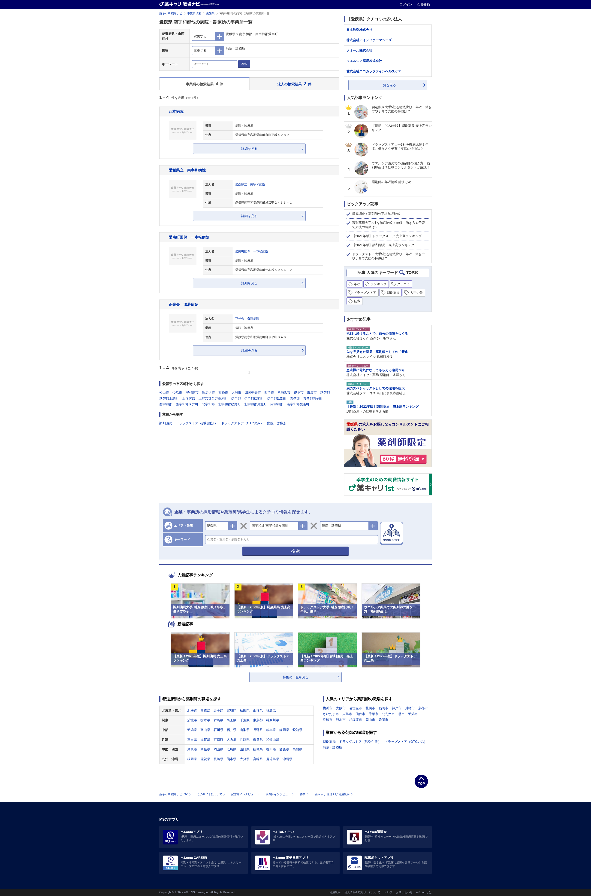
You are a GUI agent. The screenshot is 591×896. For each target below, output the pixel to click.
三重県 (192, 739)
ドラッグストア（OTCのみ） (242, 423)
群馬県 (218, 720)
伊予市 (299, 392)
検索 (244, 64)
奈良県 (258, 739)
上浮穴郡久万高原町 (213, 398)
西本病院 (176, 111)
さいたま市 (331, 714)
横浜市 (327, 708)
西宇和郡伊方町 (187, 404)
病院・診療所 (276, 423)
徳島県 (258, 749)
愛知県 (297, 730)
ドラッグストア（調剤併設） (197, 423)
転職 (357, 301)
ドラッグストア (365, 292)
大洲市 (236, 392)
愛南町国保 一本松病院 (189, 237)
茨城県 (192, 720)
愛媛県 (210, 13)
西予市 (269, 392)
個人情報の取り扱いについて (362, 892)
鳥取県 (192, 749)
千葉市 (373, 714)
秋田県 (245, 710)
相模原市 (355, 720)
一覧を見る (388, 85)
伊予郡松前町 (254, 398)
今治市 (177, 392)
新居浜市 (208, 392)
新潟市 (413, 714)
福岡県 (192, 759)
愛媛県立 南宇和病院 (187, 170)
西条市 (223, 392)
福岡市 (383, 708)
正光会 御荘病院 (183, 304)
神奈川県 (272, 720)
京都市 (423, 708)
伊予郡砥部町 (276, 398)
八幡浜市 (283, 392)
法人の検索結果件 (294, 83)
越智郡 (325, 392)
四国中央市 (253, 392)
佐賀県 (205, 759)
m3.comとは (424, 892)
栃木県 (205, 720)
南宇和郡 (276, 404)
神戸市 (396, 708)
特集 (302, 794)
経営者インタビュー (243, 794)
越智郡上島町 (169, 398)
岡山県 (218, 749)
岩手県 (218, 710)
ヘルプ (388, 892)
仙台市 (360, 714)
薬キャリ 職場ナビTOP (173, 794)
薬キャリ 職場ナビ (170, 13)
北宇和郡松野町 (229, 404)
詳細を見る (249, 148)
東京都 (258, 720)
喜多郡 (295, 398)
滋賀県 (205, 739)
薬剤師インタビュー (278, 794)
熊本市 (341, 720)
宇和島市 (192, 392)
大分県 (245, 759)
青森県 (205, 710)
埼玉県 (231, 720)
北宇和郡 (208, 404)
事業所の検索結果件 (204, 83)
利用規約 (335, 892)
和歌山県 (272, 739)
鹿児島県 (272, 759)
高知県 (297, 749)
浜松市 (327, 720)
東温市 (312, 392)
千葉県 (245, 720)
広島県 (231, 749)
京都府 (218, 739)
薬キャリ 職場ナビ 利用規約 (332, 794)
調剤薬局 (165, 423)
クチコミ (403, 284)
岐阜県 (271, 730)
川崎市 (410, 708)
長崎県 (218, 759)
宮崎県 (258, 759)
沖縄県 (287, 759)
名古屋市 (355, 708)
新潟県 (192, 730)
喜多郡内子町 (313, 398)
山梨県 (245, 730)
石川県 (218, 730)
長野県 (258, 730)
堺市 (401, 714)
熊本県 (231, 759)
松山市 (164, 392)
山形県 (258, 710)
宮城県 (231, 710)
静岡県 (284, 730)
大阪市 (341, 708)
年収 (357, 284)
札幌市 (370, 708)
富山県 (205, 730)
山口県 (245, 749)
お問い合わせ (404, 892)
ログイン (406, 4)
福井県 (231, 730)
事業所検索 (194, 13)
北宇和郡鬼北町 (255, 404)
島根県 (205, 749)
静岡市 (383, 720)
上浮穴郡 (188, 398)
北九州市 (388, 714)
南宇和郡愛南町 (298, 404)
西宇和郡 (165, 404)
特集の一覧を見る (295, 677)
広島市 (347, 714)
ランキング (379, 284)
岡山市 (370, 720)
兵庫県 (245, 739)
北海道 (192, 710)
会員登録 (423, 4)
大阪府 (231, 739)
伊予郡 (236, 398)
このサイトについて (209, 794)
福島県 (271, 710)
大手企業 (416, 292)
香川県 (271, 749)
